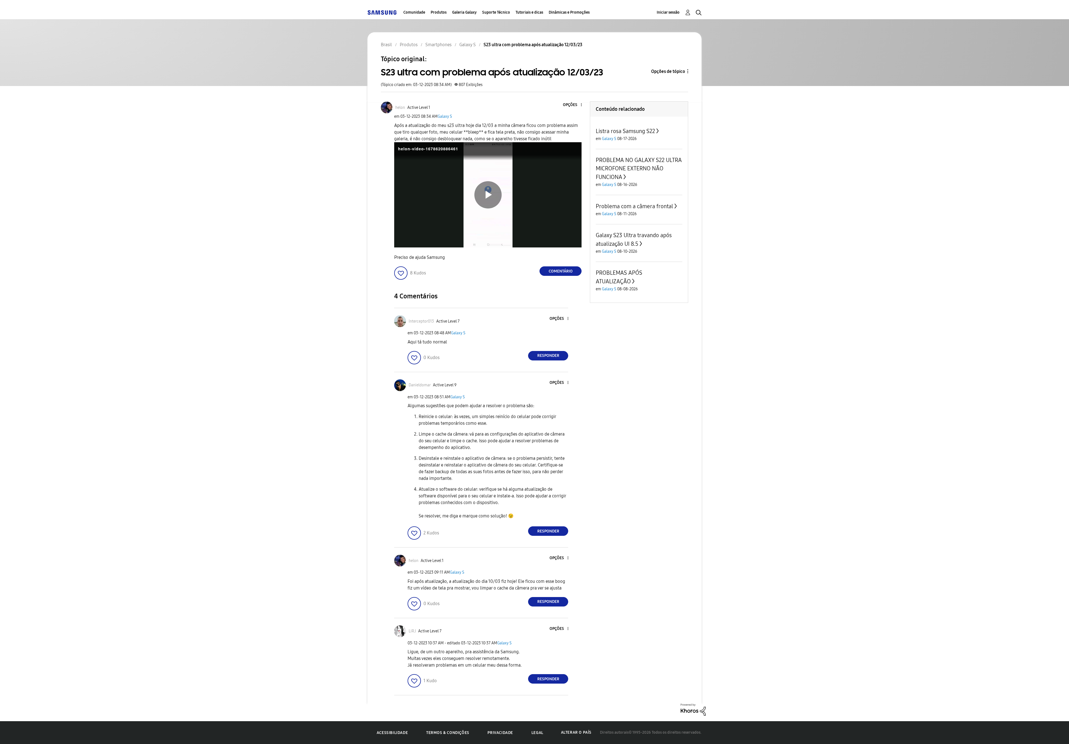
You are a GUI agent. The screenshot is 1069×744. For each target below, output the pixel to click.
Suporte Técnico (496, 12)
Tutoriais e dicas (529, 12)
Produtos (439, 12)
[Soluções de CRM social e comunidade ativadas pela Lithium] (693, 709)
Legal (537, 732)
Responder (548, 355)
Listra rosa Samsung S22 (625, 131)
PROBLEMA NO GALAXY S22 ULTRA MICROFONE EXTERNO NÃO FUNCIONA (639, 168)
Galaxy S (445, 116)
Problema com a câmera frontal (634, 206)
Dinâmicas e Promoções (569, 12)
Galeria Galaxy (464, 12)
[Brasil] (381, 12)
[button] (572, 105)
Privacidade (500, 732)
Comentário (561, 271)
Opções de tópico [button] (668, 71)
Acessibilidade (392, 732)
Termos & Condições (447, 732)
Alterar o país (576, 732)
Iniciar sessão (668, 12)
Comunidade (414, 12)
